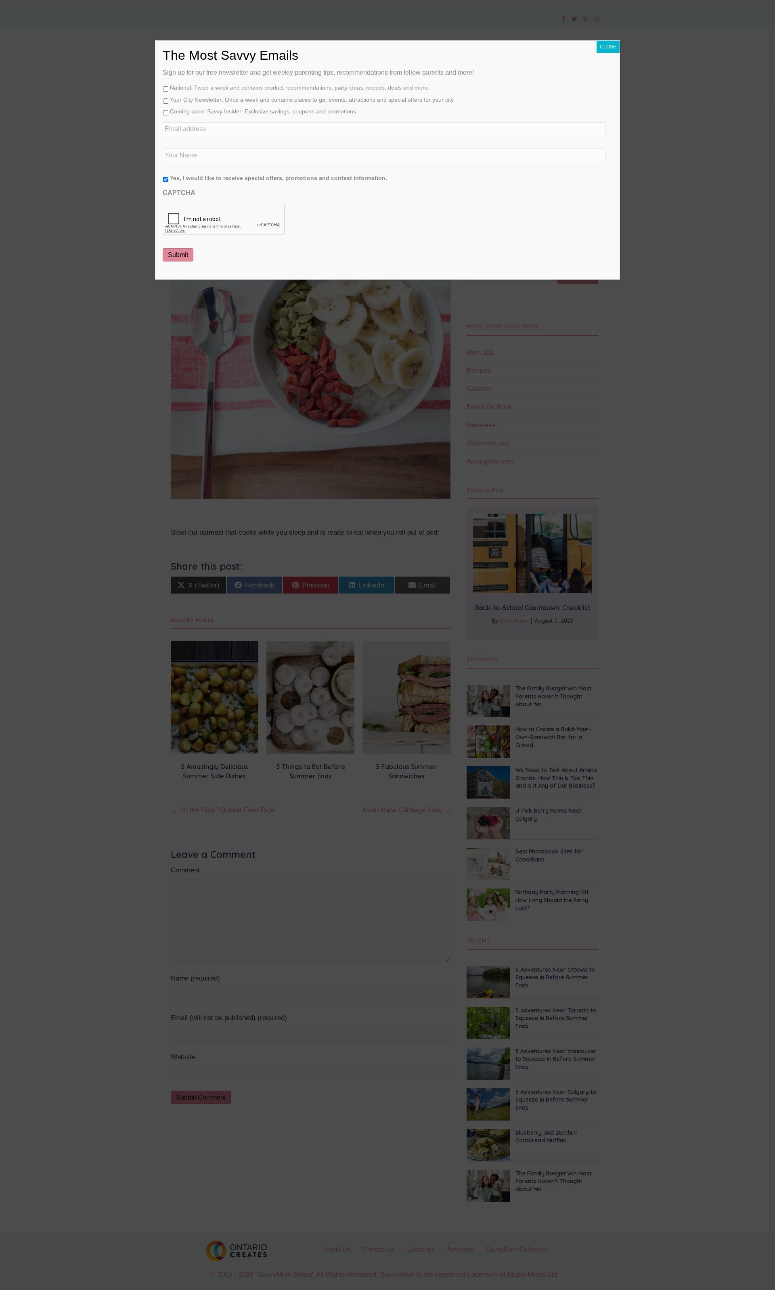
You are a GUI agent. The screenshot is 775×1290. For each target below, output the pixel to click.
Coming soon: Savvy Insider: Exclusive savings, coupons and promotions (263, 111)
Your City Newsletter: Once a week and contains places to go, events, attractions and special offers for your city (312, 99)
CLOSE (608, 47)
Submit (178, 254)
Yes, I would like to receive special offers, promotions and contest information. (278, 178)
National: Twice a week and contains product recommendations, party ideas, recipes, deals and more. (299, 87)
